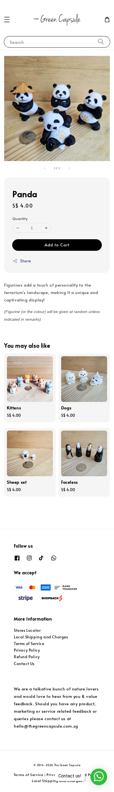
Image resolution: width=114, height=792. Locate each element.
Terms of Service (29, 643)
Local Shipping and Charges (41, 636)
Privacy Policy (27, 650)
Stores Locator (27, 630)
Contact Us (24, 663)
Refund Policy (27, 656)
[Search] (101, 41)
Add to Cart (57, 244)
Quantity (19, 218)
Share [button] (25, 260)
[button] (7, 19)
